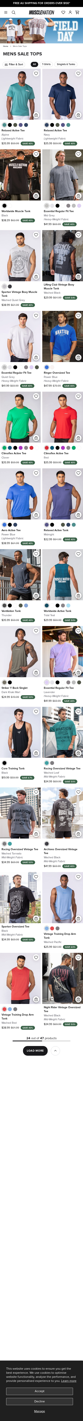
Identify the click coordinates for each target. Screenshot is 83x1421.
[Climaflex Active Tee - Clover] (4, 448)
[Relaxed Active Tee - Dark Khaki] (15, 125)
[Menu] (5, 12)
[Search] (13, 12)
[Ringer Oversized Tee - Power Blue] (47, 367)
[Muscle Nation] (41, 12)
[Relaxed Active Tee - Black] (10, 125)
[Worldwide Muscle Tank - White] (10, 206)
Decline (39, 1401)
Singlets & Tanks (66, 64)
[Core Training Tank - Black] (4, 763)
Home (5, 46)
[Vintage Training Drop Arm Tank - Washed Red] (52, 928)
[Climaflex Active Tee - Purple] (21, 448)
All (34, 64)
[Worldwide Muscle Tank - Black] (4, 206)
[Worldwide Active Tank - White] (52, 605)
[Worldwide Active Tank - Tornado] (63, 605)
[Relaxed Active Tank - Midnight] (47, 525)
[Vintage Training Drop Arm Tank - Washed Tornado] (57, 928)
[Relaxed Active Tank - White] (57, 525)
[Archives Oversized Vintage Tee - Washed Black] (47, 844)
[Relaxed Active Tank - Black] (52, 525)
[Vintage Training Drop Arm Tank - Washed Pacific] (47, 928)
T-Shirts (46, 64)
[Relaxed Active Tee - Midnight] (21, 125)
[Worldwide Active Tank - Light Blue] (68, 605)
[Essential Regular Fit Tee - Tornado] (68, 206)
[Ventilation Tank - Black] (10, 605)
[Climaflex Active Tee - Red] (31, 448)
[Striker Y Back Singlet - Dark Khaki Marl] (4, 682)
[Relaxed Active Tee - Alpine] (4, 125)
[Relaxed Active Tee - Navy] (26, 125)
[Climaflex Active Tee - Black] (15, 448)
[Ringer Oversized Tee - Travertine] (52, 367)
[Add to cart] (36, 115)
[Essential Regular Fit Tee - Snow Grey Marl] (52, 206)
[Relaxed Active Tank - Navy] (68, 525)
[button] (77, 12)
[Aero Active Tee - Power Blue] (4, 525)
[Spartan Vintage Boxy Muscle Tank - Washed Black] (10, 286)
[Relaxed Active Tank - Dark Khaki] (63, 525)
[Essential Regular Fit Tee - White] (63, 206)
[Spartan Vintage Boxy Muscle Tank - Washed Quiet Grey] (4, 286)
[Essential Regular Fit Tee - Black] (57, 206)
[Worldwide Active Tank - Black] (57, 605)
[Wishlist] (63, 12)
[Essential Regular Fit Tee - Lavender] (79, 206)
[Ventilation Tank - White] (15, 605)
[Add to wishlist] (36, 73)
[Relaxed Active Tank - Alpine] (74, 525)
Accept (39, 1391)
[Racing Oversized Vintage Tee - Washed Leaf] (47, 763)
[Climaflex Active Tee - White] (37, 448)
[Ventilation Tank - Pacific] (26, 605)
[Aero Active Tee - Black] (10, 525)
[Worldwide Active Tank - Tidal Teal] (47, 605)
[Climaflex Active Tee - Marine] (10, 448)
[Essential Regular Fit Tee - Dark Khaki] (37, 367)
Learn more (68, 1380)
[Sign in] (70, 12)
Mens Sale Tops (20, 46)
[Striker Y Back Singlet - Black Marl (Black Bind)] (10, 682)
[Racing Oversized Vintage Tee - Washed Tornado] (52, 763)
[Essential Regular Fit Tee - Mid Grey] (47, 206)
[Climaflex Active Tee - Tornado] (26, 448)
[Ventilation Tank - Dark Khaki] (21, 605)
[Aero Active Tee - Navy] (15, 525)
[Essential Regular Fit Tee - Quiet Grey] (74, 206)
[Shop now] (41, 30)
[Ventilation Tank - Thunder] (4, 605)
